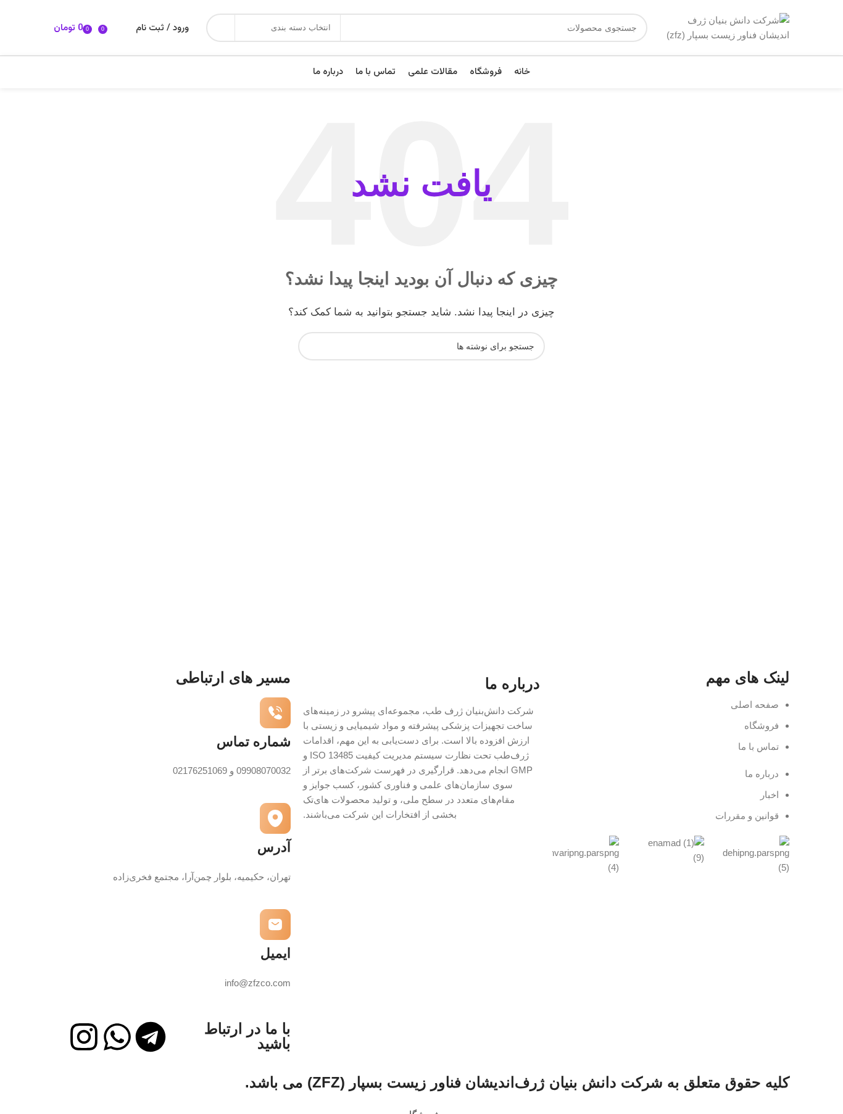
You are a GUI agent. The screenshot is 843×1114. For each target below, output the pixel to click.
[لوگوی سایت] (724, 27)
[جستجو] (220, 28)
